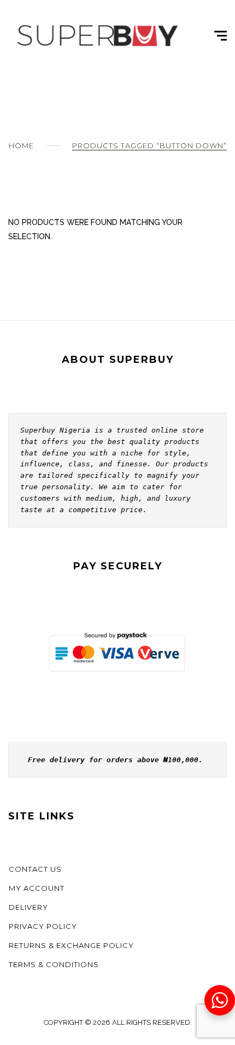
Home (21, 145)
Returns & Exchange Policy (71, 945)
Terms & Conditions (54, 964)
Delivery (28, 907)
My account (36, 888)
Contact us (35, 869)
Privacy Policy (43, 926)
